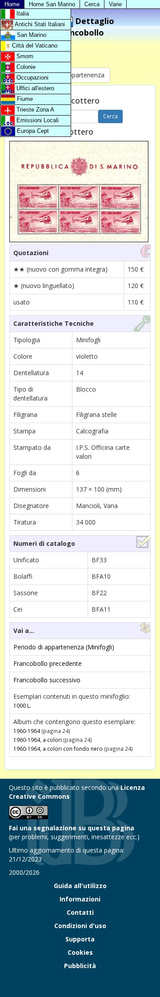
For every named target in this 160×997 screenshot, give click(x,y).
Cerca (92, 4)
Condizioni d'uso (80, 925)
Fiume (24, 99)
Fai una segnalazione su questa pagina (71, 828)
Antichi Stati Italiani (39, 24)
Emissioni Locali (37, 120)
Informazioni (80, 899)
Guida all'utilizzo (80, 885)
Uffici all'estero (34, 88)
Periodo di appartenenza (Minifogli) (63, 647)
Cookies (80, 952)
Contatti (80, 912)
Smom (24, 56)
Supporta (80, 939)
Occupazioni (31, 77)
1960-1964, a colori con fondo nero (58, 748)
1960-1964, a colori (37, 739)
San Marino (30, 35)
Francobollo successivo (46, 680)
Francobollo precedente (47, 663)
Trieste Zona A (34, 109)
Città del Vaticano (33, 45)
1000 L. (22, 705)
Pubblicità (80, 965)
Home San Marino (52, 4)
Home (12, 4)
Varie (115, 4)
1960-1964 (26, 730)
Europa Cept (32, 131)
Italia (22, 13)
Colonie (25, 67)
